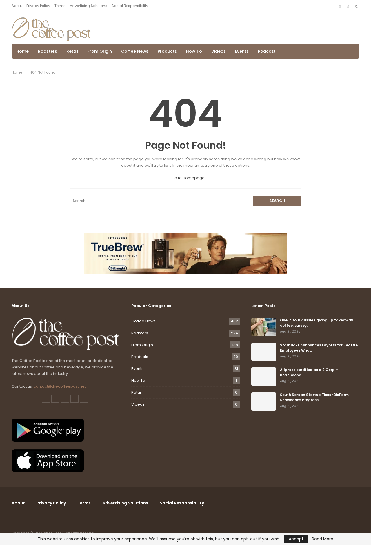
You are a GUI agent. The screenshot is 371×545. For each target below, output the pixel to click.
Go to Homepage (188, 178)
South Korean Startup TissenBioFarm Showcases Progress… (314, 397)
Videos (218, 51)
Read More (322, 539)
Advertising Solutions (88, 5)
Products (167, 51)
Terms (60, 5)
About (17, 5)
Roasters (47, 51)
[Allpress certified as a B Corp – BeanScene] (263, 376)
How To (194, 51)
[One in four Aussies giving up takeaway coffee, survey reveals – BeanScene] (263, 327)
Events (242, 51)
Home (22, 51)
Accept (296, 539)
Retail (72, 51)
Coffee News (134, 51)
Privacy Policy (38, 5)
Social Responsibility (130, 5)
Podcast (267, 51)
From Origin (100, 51)
